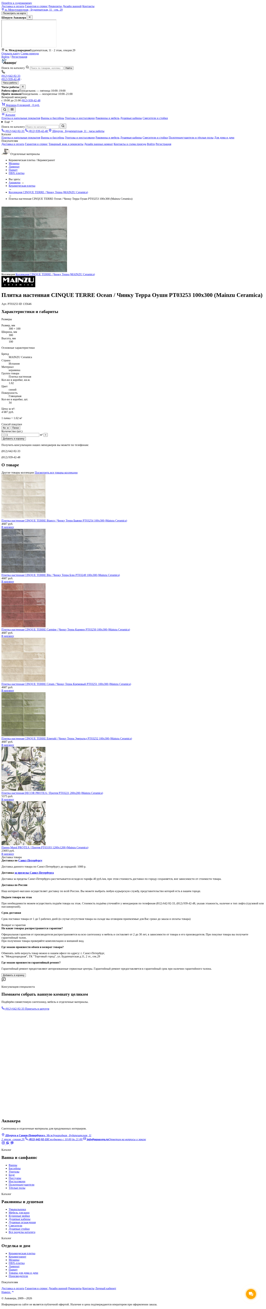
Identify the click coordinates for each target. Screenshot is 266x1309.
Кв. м (6, 427)
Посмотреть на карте (14, 13)
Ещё (7, 121)
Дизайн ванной (72, 6)
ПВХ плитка (16, 173)
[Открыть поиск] (4, 109)
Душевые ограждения (22, 1222)
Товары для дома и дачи (23, 1272)
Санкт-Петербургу (30, 860)
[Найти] (63, 126)
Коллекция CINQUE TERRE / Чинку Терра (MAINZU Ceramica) (48, 192)
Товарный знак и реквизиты (65, 144)
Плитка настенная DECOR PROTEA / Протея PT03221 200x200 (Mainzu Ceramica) (52, 792)
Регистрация (19, 56)
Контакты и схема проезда (130, 144)
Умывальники (17, 1209)
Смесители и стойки (155, 118)
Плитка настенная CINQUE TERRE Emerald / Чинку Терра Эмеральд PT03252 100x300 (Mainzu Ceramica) (66, 738)
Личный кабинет (105, 1288)
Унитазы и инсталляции (80, 118)
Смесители (15, 1225)
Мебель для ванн (19, 1212)
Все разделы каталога (22, 1232)
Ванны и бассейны (52, 118)
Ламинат (14, 166)
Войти (5, 56)
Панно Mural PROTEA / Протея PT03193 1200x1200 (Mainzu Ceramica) (44, 847)
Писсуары (15, 1178)
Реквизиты (55, 6)
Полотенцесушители (21, 1184)
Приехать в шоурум (37, 1008)
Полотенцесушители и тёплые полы (191, 137)
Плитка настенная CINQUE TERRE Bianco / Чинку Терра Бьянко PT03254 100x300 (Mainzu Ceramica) (64, 520)
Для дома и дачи (224, 137)
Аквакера (14, 182)
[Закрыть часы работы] (23, 87)
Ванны (13, 1165)
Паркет (13, 169)
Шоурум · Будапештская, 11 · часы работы (78, 131)
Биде (12, 1174)
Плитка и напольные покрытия (20, 118)
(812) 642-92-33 (10, 75)
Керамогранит (17, 1256)
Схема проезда (30, 53)
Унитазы (14, 1171)
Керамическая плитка (22, 185)
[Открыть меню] (12, 109)
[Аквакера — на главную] (9, 63)
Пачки (15, 427)
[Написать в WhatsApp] (8, 1143)
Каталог (10, 114)
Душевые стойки (19, 1228)
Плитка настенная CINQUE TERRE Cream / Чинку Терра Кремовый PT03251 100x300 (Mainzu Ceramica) (66, 684)
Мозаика (14, 163)
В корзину (7, 527)
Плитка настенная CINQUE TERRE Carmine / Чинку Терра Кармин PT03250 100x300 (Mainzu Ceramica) (65, 629)
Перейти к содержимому (16, 3)
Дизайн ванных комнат (98, 144)
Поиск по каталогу (13, 67)
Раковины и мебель (107, 118)
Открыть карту (10, 53)
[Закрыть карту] (30, 17)
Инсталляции (17, 1181)
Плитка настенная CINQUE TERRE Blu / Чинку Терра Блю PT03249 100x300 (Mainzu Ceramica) (60, 575)
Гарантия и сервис (36, 6)
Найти (69, 68)
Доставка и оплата (12, 6)
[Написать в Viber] (12, 1143)
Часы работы (10, 82)
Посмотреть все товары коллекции (56, 472)
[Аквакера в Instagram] (3, 1143)
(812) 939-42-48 (10, 79)
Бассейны (15, 1168)
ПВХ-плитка (17, 1263)
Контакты (88, 6)
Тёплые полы (17, 1187)
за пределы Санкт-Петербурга (34, 872)
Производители (18, 1276)
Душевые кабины (131, 118)
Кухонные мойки (19, 1215)
